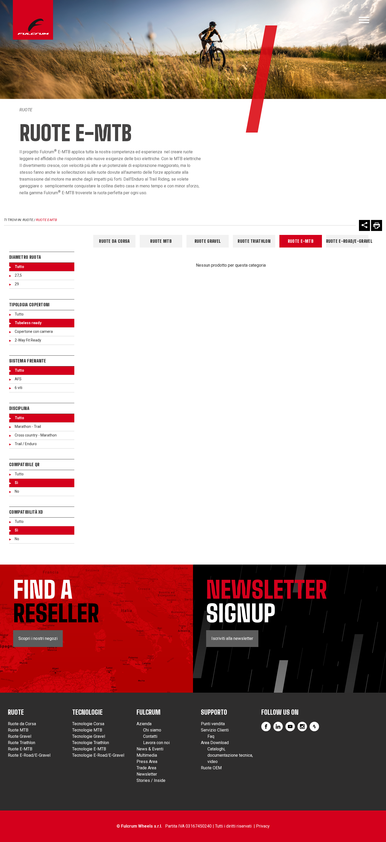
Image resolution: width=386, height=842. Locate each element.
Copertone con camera (34, 331)
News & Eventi (150, 748)
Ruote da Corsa (114, 241)
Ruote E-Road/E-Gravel (347, 241)
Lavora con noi (156, 742)
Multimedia (147, 755)
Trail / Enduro (26, 444)
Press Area (147, 761)
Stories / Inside (151, 780)
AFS (18, 379)
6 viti (18, 388)
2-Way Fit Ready (28, 340)
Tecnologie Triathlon (90, 742)
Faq (210, 736)
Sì (16, 483)
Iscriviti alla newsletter (232, 638)
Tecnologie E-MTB (89, 748)
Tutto (19, 267)
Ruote (25, 109)
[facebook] (266, 726)
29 (17, 284)
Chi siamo (152, 730)
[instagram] (302, 726)
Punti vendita (213, 723)
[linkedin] (278, 726)
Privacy (263, 826)
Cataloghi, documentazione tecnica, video (230, 755)
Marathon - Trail (28, 426)
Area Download (215, 742)
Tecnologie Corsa (88, 723)
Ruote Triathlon (254, 241)
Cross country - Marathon (36, 435)
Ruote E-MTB (46, 220)
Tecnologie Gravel (88, 736)
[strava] (314, 726)
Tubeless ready (28, 323)
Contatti (150, 736)
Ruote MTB (161, 241)
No (17, 491)
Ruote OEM (211, 767)
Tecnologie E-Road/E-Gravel (98, 755)
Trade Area (146, 767)
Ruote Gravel (208, 241)
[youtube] (290, 726)
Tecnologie (87, 712)
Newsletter (147, 774)
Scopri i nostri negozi (38, 638)
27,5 (18, 275)
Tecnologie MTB (87, 730)
